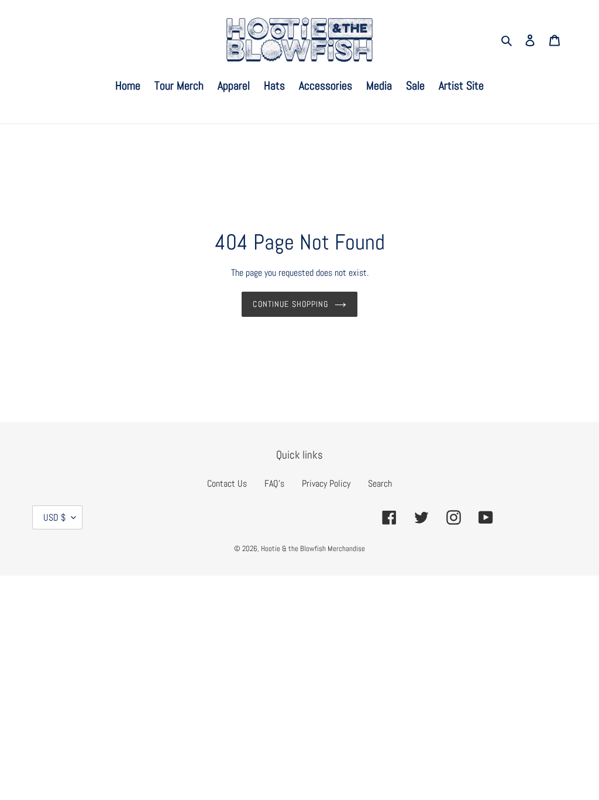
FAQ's (274, 483)
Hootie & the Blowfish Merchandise (313, 548)
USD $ (54, 517)
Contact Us (227, 483)
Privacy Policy (326, 483)
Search (380, 483)
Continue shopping (290, 304)
